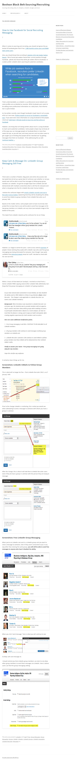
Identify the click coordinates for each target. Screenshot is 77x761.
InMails (15, 739)
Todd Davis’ (12, 120)
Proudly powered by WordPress (10, 757)
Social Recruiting (26, 144)
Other (40, 147)
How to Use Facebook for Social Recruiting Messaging (22, 31)
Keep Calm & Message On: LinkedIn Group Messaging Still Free (22, 162)
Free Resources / (15, 13)
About (26, 13)
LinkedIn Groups (28, 739)
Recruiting (45, 147)
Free (15, 147)
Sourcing (14, 149)
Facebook (19, 144)
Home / (4, 13)
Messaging (35, 147)
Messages (28, 147)
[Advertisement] (66, 74)
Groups (19, 147)
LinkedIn (18, 737)
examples (43, 247)
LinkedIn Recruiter (7, 741)
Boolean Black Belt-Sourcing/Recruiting (26, 4)
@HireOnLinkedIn (17, 254)
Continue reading (8, 140)
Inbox (23, 147)
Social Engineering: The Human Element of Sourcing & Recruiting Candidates (65, 37)
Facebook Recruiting (8, 147)
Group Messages (35, 737)
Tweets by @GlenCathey (62, 59)
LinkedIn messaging (38, 739)
